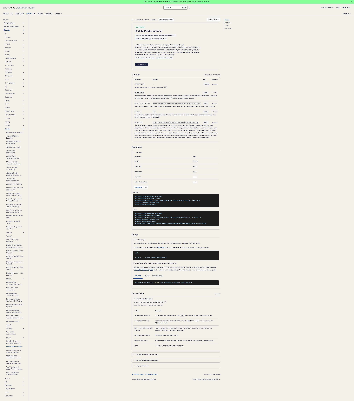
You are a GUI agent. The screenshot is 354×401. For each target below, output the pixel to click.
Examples (227, 23)
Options (227, 20)
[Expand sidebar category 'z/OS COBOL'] (23, 65)
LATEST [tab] (146, 276)
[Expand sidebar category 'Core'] (23, 79)
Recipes (28, 14)
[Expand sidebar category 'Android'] (23, 44)
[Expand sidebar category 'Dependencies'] (23, 93)
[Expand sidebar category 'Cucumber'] (23, 90)
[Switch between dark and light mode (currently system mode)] (189, 7)
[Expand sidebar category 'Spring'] (23, 337)
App (337, 7)
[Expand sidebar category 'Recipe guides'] (23, 23)
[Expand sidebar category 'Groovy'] (23, 378)
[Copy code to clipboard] (216, 196)
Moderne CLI (162, 247)
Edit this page (138, 374)
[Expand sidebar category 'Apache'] (23, 54)
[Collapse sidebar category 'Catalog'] (23, 30)
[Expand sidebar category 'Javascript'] (23, 395)
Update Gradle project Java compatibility (206, 379)
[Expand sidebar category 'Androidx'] (23, 47)
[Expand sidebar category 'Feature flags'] (23, 111)
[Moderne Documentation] (18, 7)
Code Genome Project (177, 2)
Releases (346, 14)
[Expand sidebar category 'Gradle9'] (23, 236)
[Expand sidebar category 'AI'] (23, 33)
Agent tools (19, 14)
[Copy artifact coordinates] (166, 39)
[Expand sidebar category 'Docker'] (23, 100)
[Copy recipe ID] (174, 35)
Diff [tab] (146, 187)
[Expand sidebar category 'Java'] (23, 392)
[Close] (351, 2)
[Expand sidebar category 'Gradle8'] (23, 232)
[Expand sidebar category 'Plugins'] (23, 278)
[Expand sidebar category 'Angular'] (23, 51)
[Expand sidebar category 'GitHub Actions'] (23, 114)
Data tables (228, 28)
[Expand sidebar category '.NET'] (23, 104)
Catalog (146, 19)
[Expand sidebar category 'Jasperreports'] (23, 388)
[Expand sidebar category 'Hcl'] (23, 381)
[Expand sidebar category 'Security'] (23, 328)
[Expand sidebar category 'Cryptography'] (23, 83)
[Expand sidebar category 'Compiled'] (23, 72)
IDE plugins (48, 14)
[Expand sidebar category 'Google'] (23, 125)
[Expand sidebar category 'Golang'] (23, 121)
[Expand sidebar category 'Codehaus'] (23, 68)
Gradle (153, 19)
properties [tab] (138, 187)
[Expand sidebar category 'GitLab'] (23, 118)
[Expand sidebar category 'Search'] (23, 324)
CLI (12, 14)
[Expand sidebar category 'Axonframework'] (23, 58)
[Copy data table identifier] (165, 302)
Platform (6, 14)
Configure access (189, 2)
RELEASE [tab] (138, 276)
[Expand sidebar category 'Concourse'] (23, 76)
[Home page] (132, 19)
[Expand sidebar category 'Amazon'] (23, 37)
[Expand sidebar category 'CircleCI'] (23, 61)
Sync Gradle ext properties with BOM (144, 379)
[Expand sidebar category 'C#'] (23, 86)
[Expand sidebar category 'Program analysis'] (23, 40)
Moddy (40, 14)
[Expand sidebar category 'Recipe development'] (23, 26)
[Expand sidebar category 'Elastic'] (23, 107)
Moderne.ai (346, 7)
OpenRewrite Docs (327, 7)
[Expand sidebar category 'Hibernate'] (23, 385)
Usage (226, 25)
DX (34, 14)
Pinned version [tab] (157, 276)
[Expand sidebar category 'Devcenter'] (23, 97)
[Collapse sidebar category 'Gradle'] (23, 129)
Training (57, 14)
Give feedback (152, 374)
